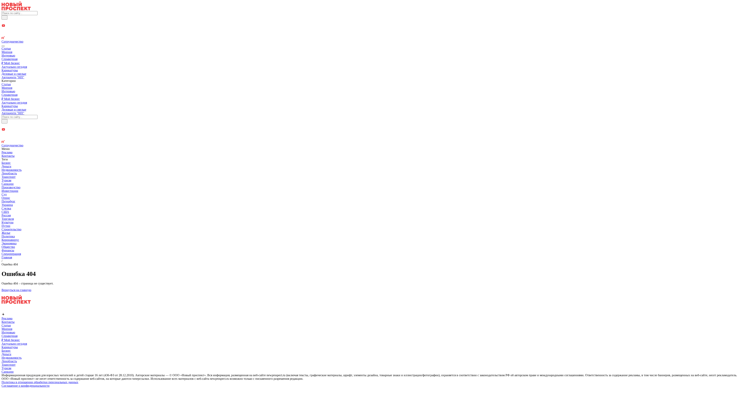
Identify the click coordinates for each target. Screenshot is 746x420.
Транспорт (9, 176)
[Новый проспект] (16, 9)
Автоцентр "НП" (13, 77)
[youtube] (373, 26)
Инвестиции (10, 190)
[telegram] (373, 22)
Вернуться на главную (16, 290)
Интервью (8, 55)
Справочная (9, 59)
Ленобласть (9, 173)
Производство (11, 187)
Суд (4, 194)
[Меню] (3, 46)
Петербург (8, 201)
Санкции (8, 184)
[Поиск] (4, 17)
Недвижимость (12, 170)
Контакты (8, 156)
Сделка (6, 208)
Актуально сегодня (14, 66)
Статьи (6, 48)
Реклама (7, 152)
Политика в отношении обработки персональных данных (40, 382)
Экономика (9, 243)
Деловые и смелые (14, 73)
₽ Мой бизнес (11, 63)
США (5, 212)
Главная (7, 257)
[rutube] (373, 38)
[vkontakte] (373, 34)
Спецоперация (11, 254)
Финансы (8, 250)
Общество (8, 246)
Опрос (6, 198)
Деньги (6, 166)
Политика (8, 236)
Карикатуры (10, 70)
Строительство (11, 229)
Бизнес (6, 162)
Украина (7, 204)
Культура (7, 222)
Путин (6, 226)
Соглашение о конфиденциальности (26, 385)
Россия (6, 215)
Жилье (6, 232)
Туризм (6, 180)
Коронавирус (10, 240)
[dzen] (373, 30)
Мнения (7, 52)
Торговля (8, 218)
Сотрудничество (12, 41)
